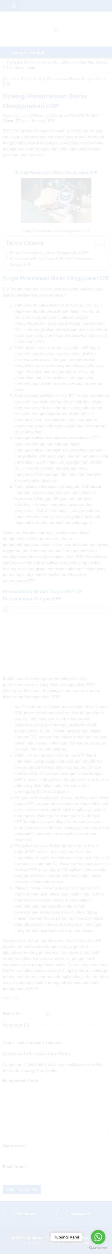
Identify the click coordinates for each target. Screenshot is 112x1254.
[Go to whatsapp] (98, 1237)
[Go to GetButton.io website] (98, 1248)
